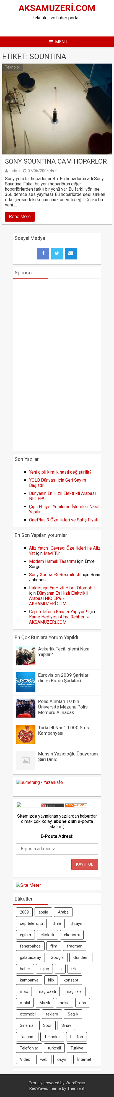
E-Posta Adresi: (57, 836)
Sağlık (73, 1014)
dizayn (76, 923)
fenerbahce (30, 946)
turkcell (54, 1048)
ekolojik (47, 934)
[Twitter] (57, 253)
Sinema (26, 1025)
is (60, 968)
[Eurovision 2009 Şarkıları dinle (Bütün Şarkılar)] (25, 690)
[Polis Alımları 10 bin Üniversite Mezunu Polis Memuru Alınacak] (25, 716)
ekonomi (72, 934)
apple (43, 912)
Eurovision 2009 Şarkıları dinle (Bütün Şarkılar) (64, 677)
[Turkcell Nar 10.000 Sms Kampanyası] (25, 742)
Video (25, 1059)
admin (16, 170)
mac (24, 991)
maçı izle (74, 991)
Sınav (66, 1025)
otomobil (28, 1014)
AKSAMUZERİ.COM (57, 8)
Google (57, 957)
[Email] (71, 253)
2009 (24, 912)
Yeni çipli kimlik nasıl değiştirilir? (60, 472)
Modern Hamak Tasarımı (52, 561)
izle (74, 968)
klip (51, 980)
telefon (76, 1036)
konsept (71, 980)
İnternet (84, 1059)
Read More (20, 216)
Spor (47, 1025)
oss (82, 1002)
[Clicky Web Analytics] (76, 806)
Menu (61, 41)
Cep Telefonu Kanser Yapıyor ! (58, 611)
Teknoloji (12, 67)
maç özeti (47, 991)
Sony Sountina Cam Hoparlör (56, 161)
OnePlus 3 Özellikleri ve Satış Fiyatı (63, 520)
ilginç (44, 968)
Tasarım (27, 1036)
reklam (52, 1014)
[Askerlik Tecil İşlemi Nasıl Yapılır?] (25, 663)
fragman (74, 946)
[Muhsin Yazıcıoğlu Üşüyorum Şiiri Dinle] (25, 768)
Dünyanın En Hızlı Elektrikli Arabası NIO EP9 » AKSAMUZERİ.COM (58, 598)
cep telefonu (31, 923)
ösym (62, 1059)
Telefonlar (29, 1048)
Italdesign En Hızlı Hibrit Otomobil (62, 588)
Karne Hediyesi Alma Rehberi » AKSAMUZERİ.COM (59, 619)
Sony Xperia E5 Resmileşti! (55, 574)
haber (25, 968)
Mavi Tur (52, 553)
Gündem (81, 957)
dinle (57, 923)
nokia (64, 1002)
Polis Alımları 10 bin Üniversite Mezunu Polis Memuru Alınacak (63, 707)
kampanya (29, 980)
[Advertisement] (63, 27)
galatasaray (30, 957)
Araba (63, 912)
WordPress (75, 1083)
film (53, 946)
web (44, 1059)
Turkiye (77, 1048)
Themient (75, 1088)
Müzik (45, 1002)
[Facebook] (43, 253)
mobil (25, 1002)
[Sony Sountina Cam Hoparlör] (57, 109)
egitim (25, 934)
